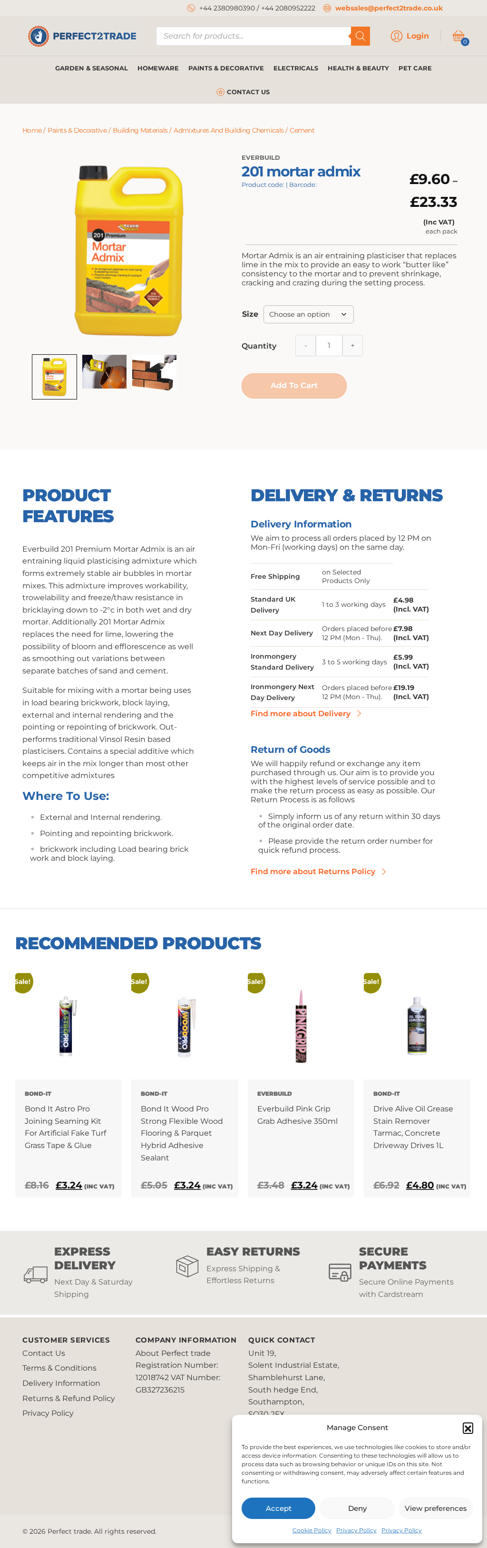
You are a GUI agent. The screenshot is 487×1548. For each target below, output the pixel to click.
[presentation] (17, 1085)
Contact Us (43, 1353)
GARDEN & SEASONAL (91, 68)
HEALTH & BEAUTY (358, 68)
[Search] (360, 36)
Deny (357, 1508)
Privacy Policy (356, 1530)
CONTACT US (248, 92)
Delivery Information (61, 1383)
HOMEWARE (158, 68)
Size (250, 314)
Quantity (259, 345)
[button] (468, 1427)
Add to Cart (294, 385)
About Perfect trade (173, 1353)
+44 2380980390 (227, 8)
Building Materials (140, 130)
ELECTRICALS (295, 68)
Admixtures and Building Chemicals (228, 130)
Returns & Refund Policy (68, 1398)
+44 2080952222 (288, 8)
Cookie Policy (311, 1530)
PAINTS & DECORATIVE (226, 68)
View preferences (436, 1508)
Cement (302, 130)
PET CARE (415, 68)
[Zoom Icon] (128, 250)
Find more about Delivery (301, 713)
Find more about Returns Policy (313, 871)
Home (31, 130)
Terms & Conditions (59, 1368)
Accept (279, 1508)
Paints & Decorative (77, 130)
